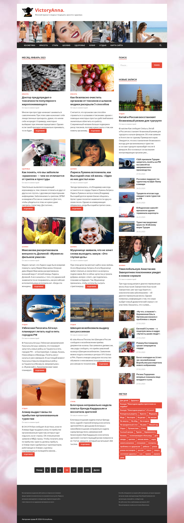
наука (153, 439)
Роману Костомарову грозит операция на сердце (147, 345)
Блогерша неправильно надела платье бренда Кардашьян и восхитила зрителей (91, 408)
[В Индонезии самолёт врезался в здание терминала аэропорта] (127, 216)
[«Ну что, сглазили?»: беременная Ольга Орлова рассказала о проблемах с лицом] (127, 320)
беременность (150, 432)
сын (141, 454)
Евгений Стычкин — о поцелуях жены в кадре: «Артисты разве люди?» (148, 331)
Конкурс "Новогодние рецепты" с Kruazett (137, 410)
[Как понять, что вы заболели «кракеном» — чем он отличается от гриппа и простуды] (43, 153)
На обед (134, 421)
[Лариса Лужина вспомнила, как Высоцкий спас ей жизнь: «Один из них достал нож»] (92, 153)
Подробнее (40, 131)
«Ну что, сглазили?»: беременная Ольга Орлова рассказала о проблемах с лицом (146, 315)
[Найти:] (140, 65)
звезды (123, 439)
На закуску (124, 421)
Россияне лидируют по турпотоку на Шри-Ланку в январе (148, 181)
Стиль (55, 45)
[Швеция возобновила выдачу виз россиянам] (92, 309)
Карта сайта (117, 45)
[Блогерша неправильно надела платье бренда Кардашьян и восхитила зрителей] (92, 390)
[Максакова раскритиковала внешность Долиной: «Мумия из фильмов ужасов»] (43, 231)
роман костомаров (127, 450)
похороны (152, 443)
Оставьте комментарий (30, 108)
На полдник (144, 421)
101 (87, 470)
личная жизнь (143, 439)
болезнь (123, 436)
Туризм (139, 432)
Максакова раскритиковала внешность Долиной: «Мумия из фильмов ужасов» (42, 253)
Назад (39, 470)
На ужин (143, 425)
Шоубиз (66, 45)
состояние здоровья (128, 454)
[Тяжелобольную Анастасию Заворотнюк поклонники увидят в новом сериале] (140, 263)
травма (148, 454)
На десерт (141, 417)
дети (156, 436)
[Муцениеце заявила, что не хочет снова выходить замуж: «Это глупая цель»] (92, 231)
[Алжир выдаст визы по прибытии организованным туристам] (43, 393)
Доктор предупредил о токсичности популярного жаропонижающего (39, 101)
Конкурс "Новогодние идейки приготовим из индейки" (138, 405)
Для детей (124, 400)
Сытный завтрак (126, 432)
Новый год (153, 425)
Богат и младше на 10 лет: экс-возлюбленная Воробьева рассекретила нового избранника (149, 361)
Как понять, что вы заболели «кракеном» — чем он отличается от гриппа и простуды (43, 176)
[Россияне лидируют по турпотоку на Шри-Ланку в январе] (127, 188)
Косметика (29, 45)
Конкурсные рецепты (128, 414)
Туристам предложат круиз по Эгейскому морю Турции (146, 225)
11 (60, 470)
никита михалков (127, 443)
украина (157, 454)
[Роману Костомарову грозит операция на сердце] (127, 351)
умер (122, 457)
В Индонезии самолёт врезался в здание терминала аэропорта (147, 210)
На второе (131, 417)
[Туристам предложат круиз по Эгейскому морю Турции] (127, 231)
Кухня (92, 45)
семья (148, 450)
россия (141, 450)
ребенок (146, 447)
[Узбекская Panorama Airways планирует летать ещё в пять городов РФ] (43, 309)
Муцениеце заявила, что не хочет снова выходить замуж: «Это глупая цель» (91, 253)
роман (154, 447)
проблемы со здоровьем (130, 447)
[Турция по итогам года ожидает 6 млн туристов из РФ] (127, 202)
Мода (122, 417)
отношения (141, 443)
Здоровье (80, 45)
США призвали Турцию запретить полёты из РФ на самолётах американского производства (148, 164)
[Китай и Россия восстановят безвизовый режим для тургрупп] (140, 111)
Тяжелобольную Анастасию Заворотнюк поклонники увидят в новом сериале (140, 272)
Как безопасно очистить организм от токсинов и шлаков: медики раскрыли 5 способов (91, 101)
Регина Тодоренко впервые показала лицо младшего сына (148, 377)
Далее (97, 470)
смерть (157, 450)
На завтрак (152, 417)
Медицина (153, 414)
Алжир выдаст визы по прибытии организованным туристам (40, 415)
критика (132, 439)
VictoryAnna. (49, 10)
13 (74, 470)
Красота (43, 45)
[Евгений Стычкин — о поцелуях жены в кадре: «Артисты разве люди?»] (127, 337)
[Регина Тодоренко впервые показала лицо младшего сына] (127, 383)
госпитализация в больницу (140, 436)
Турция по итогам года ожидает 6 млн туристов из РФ (148, 196)
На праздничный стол (129, 425)
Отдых (102, 45)
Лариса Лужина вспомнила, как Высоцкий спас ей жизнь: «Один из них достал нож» (91, 176)
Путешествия (133, 428)
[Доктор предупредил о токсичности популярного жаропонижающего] (43, 78)
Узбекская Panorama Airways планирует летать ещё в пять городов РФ (40, 331)
